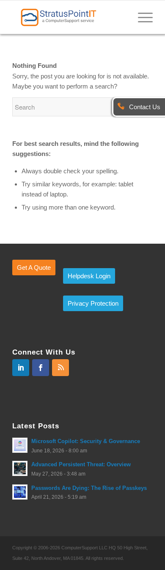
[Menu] (141, 17)
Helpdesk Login (89, 276)
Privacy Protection (93, 303)
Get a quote (34, 267)
